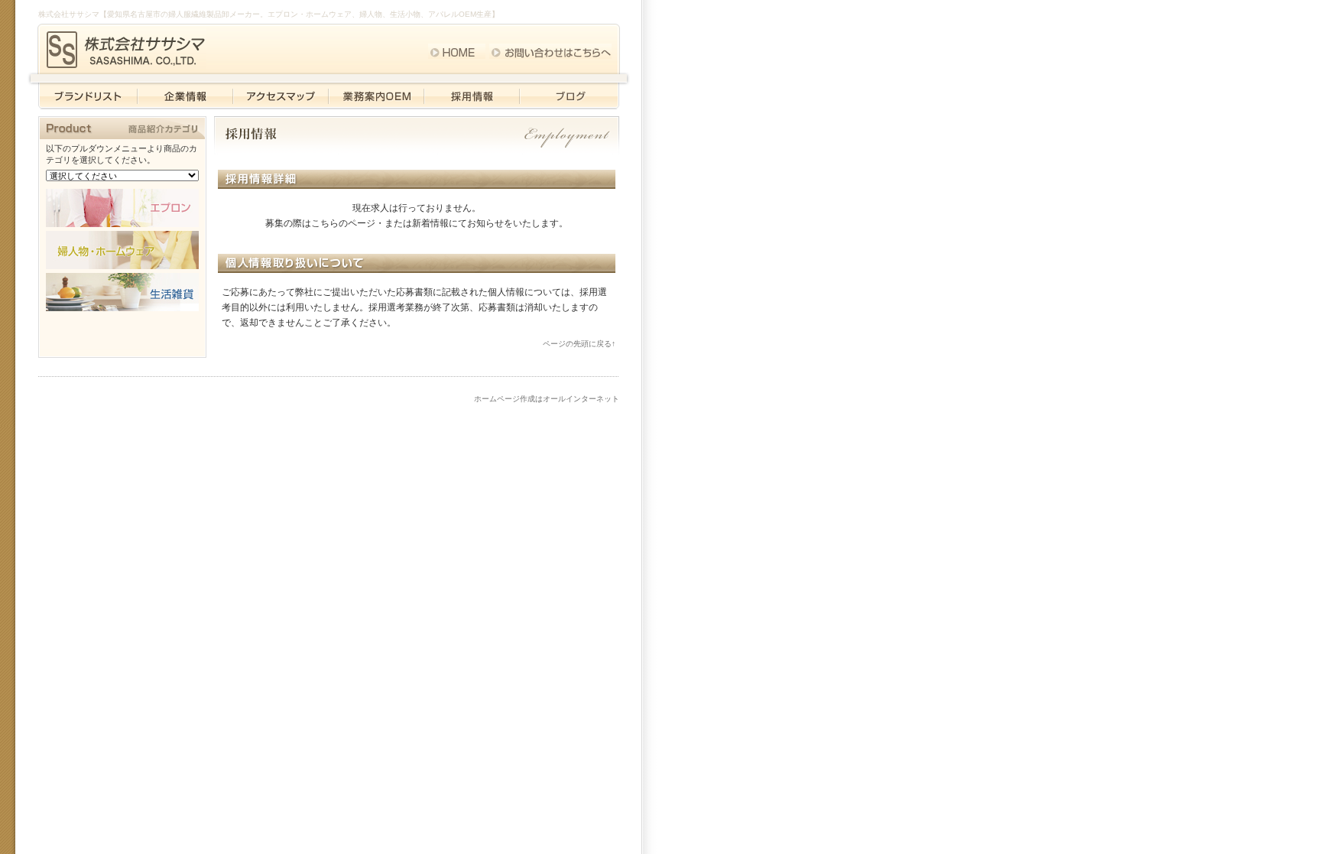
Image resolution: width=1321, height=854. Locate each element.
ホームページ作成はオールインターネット (546, 399)
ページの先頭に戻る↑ (579, 343)
